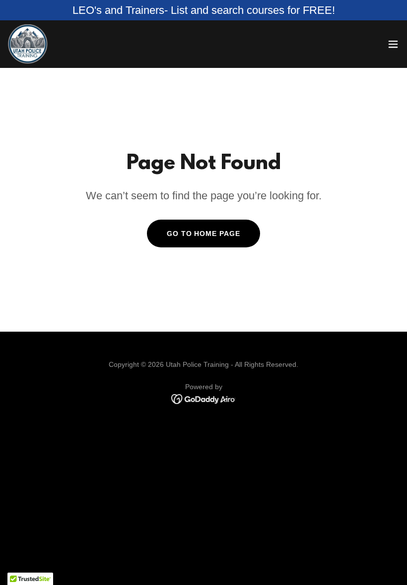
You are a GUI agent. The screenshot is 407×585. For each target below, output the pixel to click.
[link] (28, 44)
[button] (393, 44)
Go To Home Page (204, 233)
